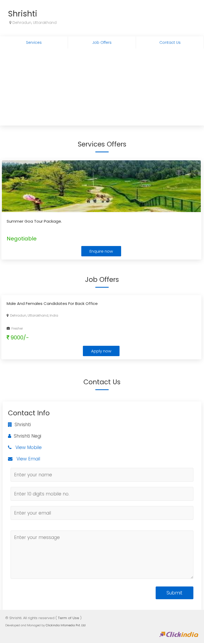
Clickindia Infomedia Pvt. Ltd (66, 625)
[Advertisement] (102, 88)
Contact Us (170, 42)
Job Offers (102, 42)
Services (34, 42)
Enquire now (101, 251)
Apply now (101, 351)
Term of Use (68, 617)
